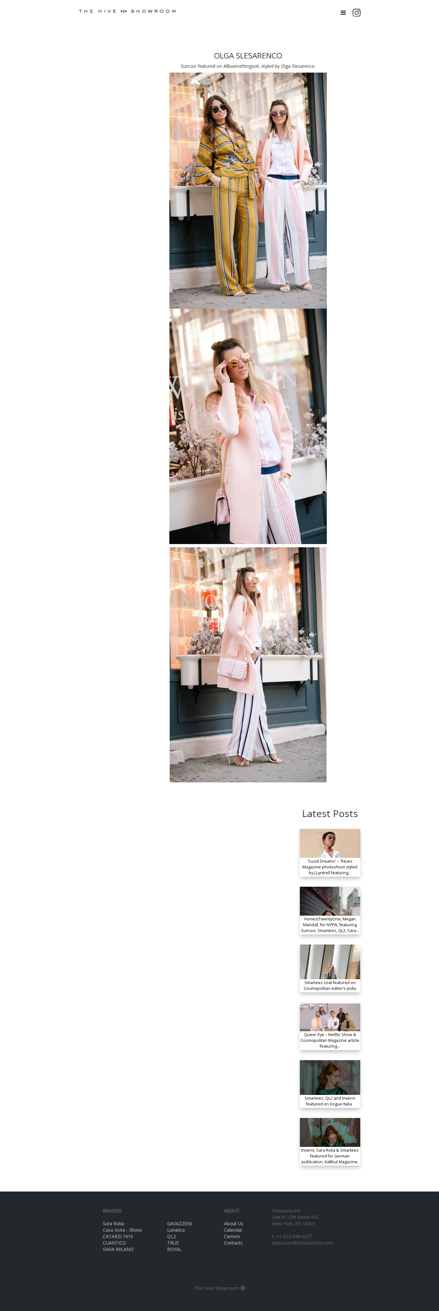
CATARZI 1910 (118, 1236)
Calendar (233, 1230)
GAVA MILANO (118, 1249)
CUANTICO (114, 1243)
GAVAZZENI (179, 1223)
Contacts (233, 1243)
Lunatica (176, 1230)
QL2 (171, 1236)
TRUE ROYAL (174, 1246)
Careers (232, 1236)
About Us (233, 1223)
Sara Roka (113, 1223)
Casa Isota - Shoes (122, 1230)
